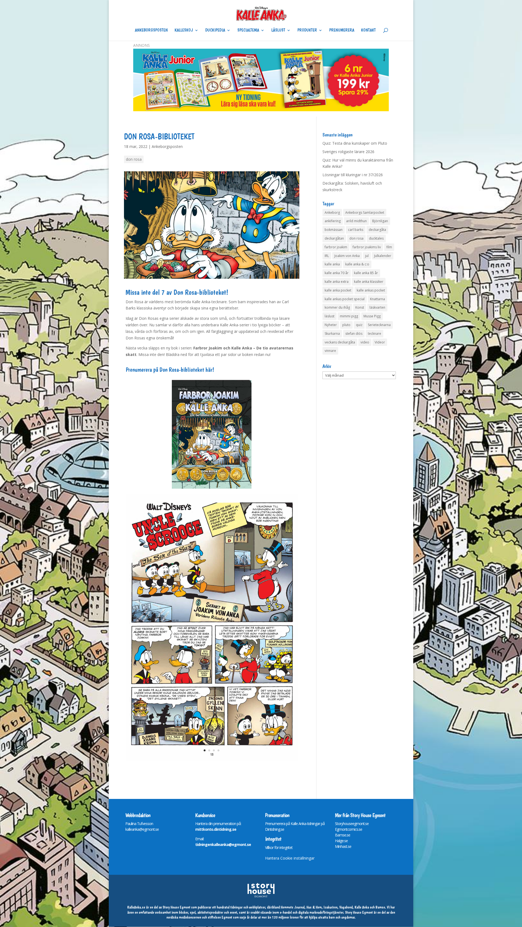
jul (367, 255)
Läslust (278, 30)
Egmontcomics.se (348, 829)
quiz (359, 325)
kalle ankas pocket (371, 290)
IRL (327, 255)
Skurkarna (332, 333)
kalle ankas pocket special (345, 299)
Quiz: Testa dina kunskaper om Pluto (354, 143)
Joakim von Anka (347, 255)
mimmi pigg (349, 316)
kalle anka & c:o (357, 264)
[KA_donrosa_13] (212, 761)
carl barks (355, 229)
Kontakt (368, 30)
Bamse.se (342, 835)
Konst (359, 307)
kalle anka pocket (338, 290)
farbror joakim (336, 247)
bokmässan (334, 229)
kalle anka (332, 264)
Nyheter (331, 325)
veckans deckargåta (340, 342)
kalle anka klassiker (368, 281)
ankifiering (333, 221)
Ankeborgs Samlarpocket (364, 212)
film (389, 247)
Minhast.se (343, 846)
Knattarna (377, 299)
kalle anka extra (337, 281)
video (365, 342)
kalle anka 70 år (337, 273)
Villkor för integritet (279, 847)
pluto (346, 325)
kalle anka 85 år (366, 273)
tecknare (374, 333)
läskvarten (377, 307)
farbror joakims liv (367, 247)
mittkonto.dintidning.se (215, 829)
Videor (380, 342)
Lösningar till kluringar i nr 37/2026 (352, 174)
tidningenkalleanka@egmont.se (223, 844)
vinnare (330, 350)
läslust (329, 316)
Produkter (307, 30)
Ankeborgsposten (151, 30)
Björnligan (380, 221)
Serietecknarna (379, 325)
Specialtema (248, 30)
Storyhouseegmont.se (352, 823)
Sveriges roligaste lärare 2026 (348, 151)
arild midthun (356, 221)
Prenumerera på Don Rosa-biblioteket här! (170, 369)
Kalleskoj (184, 30)
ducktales (376, 238)
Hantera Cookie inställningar (290, 858)
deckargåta (377, 229)
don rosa (134, 159)
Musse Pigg (372, 316)
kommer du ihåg (337, 307)
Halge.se (341, 840)
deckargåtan (334, 238)
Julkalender (382, 255)
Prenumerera (341, 30)
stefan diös (353, 333)
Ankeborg (332, 212)
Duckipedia (215, 30)
